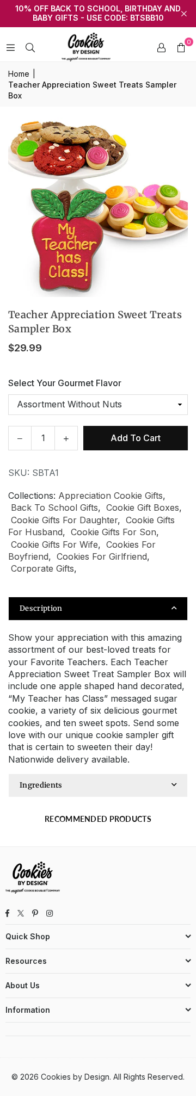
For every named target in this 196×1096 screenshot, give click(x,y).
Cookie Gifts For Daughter (64, 520)
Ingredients (41, 785)
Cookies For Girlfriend (102, 556)
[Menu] (10, 47)
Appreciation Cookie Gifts (110, 495)
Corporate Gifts (42, 568)
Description (41, 608)
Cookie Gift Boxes (142, 507)
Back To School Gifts (54, 507)
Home (18, 73)
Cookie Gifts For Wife (54, 544)
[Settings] (161, 47)
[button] (181, 47)
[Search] (30, 47)
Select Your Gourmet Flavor (64, 382)
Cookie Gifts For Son (113, 532)
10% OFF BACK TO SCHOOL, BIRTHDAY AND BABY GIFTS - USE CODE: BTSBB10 (98, 13)
